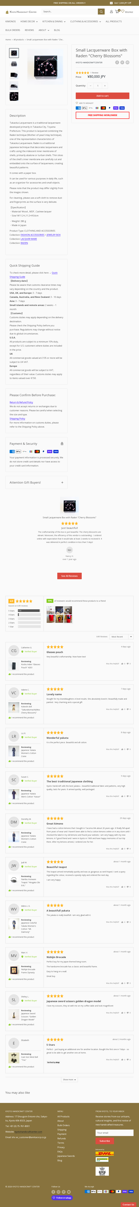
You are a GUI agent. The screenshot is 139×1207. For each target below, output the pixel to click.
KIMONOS (10, 21)
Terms (60, 1142)
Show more (68, 1079)
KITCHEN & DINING (52, 21)
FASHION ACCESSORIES (32, 234)
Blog (59, 1160)
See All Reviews (69, 575)
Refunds (61, 1138)
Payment (61, 1134)
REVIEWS (29, 30)
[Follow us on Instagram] (58, 1192)
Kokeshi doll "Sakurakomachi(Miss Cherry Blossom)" (30, 709)
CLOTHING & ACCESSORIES (84, 21)
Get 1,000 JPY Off (122, 2)
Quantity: (81, 85)
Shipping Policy (17, 418)
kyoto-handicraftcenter (89, 62)
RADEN (24, 243)
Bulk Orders (63, 1125)
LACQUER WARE (29, 238)
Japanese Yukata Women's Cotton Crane (28, 753)
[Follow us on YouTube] (69, 1192)
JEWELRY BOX (54, 234)
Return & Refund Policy (21, 402)
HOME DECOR (27, 21)
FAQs (60, 1151)
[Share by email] (127, 62)
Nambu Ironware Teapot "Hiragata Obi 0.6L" (30, 882)
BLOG (57, 30)
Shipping (62, 1129)
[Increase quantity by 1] (105, 86)
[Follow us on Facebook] (53, 1192)
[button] (87, 73)
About (60, 1120)
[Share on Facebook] (117, 62)
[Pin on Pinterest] (122, 62)
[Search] (101, 12)
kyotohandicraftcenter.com (28, 1131)
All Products (63, 1116)
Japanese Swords (66, 1155)
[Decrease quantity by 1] (90, 86)
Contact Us (128, 1204)
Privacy (61, 1147)
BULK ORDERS (12, 30)
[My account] (111, 11)
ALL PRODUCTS (114, 21)
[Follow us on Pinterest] (64, 1192)
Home (8, 39)
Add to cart (103, 95)
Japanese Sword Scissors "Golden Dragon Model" (28, 1016)
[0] (117, 11)
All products (19, 39)
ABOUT (42, 30)
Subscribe (105, 1140)
